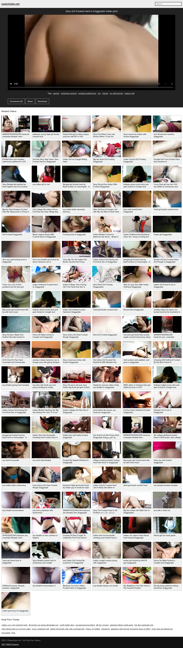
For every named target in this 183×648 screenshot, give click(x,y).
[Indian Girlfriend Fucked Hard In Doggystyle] (46, 274)
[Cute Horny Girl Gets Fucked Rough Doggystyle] (46, 475)
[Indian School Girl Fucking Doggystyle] (137, 149)
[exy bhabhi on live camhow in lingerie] (46, 525)
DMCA (9, 644)
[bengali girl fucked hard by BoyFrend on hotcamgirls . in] (15, 424)
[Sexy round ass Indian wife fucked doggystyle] (137, 124)
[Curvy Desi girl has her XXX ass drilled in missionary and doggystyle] (167, 174)
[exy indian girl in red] (46, 174)
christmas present (69, 93)
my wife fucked (116, 93)
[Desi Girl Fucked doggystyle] (106, 324)
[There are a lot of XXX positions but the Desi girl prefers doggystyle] (15, 274)
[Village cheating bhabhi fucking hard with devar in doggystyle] (106, 450)
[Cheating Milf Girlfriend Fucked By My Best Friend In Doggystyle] (167, 349)
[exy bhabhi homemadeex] (15, 500)
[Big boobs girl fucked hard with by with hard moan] (15, 299)
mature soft (129, 93)
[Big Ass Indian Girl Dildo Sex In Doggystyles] (137, 500)
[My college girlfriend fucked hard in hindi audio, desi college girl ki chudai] (167, 424)
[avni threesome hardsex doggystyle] (167, 124)
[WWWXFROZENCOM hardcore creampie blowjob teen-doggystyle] (137, 424)
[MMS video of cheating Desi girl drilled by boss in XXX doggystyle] (137, 374)
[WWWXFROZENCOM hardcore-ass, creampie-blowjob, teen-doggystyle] (167, 324)
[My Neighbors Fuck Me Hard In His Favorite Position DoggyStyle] (137, 575)
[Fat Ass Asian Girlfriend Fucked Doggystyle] (137, 399)
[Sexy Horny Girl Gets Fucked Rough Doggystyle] (76, 324)
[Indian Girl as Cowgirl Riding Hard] (76, 149)
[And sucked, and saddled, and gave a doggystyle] (137, 349)
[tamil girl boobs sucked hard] (137, 475)
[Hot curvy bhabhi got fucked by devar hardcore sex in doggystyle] (46, 249)
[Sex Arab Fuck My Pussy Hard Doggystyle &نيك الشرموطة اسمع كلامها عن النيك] (106, 424)
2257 (3, 644)
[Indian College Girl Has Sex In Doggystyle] (76, 399)
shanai (105, 93)
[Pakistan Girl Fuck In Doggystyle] (167, 399)
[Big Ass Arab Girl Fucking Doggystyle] (106, 149)
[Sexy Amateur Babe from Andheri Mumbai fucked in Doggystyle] (15, 324)
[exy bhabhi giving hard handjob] (15, 374)
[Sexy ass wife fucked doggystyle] (167, 450)
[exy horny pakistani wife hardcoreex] (46, 500)
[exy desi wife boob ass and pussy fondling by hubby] (46, 374)
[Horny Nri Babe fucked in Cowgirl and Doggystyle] (46, 324)
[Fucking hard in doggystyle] (76, 224)
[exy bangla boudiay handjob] (167, 475)
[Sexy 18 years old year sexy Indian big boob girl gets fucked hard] (76, 374)
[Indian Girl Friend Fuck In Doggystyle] (167, 274)
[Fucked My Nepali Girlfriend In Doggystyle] (76, 450)
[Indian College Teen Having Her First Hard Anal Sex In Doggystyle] (76, 274)
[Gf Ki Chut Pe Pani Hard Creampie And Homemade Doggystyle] (15, 349)
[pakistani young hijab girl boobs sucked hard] (46, 124)
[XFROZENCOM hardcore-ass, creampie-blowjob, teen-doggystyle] (15, 525)
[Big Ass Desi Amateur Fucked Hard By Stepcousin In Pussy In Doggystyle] (15, 199)
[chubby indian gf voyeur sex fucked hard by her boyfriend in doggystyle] (167, 299)
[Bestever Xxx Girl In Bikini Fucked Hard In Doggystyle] (76, 575)
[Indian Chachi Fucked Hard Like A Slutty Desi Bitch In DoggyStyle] (106, 475)
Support (15, 644)
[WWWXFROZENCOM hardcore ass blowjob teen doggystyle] (76, 500)
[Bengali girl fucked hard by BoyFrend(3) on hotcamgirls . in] (76, 174)
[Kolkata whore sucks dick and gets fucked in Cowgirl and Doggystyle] (137, 174)
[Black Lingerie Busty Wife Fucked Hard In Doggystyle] (46, 224)
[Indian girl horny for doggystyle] (15, 600)
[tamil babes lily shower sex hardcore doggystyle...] (106, 399)
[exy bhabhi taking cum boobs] (106, 575)
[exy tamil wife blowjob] (46, 450)
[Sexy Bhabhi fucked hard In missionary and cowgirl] (46, 550)
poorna (56, 93)
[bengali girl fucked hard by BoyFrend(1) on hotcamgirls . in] (137, 249)
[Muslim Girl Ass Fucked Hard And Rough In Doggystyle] (167, 249)
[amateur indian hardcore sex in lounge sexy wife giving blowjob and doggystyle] (46, 349)
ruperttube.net (10, 3)
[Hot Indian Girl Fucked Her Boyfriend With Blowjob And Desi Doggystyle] (106, 349)
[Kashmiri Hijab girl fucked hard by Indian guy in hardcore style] (76, 475)
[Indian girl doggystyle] (167, 224)
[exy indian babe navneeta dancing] (76, 199)
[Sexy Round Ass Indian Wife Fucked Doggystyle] (106, 174)
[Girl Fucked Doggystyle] (15, 224)
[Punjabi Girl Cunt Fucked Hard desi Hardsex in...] (167, 149)
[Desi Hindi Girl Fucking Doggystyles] (106, 274)
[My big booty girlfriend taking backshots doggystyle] (167, 575)
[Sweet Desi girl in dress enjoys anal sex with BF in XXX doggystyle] (76, 124)
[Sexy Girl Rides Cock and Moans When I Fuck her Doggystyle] (106, 124)
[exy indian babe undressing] (15, 475)
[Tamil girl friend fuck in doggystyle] (15, 550)
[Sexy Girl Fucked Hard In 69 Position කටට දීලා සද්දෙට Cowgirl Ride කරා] (106, 500)
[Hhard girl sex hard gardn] (167, 525)
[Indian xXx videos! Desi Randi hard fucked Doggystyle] (137, 525)
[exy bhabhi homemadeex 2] (46, 575)
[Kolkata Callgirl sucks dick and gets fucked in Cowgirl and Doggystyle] (167, 374)
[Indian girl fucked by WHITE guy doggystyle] (137, 550)
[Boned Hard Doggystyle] (137, 299)
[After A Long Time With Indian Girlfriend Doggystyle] (137, 274)
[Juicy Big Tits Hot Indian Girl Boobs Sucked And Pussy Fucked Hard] (76, 249)
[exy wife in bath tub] (167, 500)
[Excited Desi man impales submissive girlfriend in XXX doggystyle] (15, 149)
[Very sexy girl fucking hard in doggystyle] (15, 249)
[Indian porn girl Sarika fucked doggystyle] (76, 424)
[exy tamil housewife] (15, 450)
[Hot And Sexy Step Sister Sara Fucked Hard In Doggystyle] (46, 149)
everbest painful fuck (87, 93)
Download (42, 101)
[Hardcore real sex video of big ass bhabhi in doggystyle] (106, 374)
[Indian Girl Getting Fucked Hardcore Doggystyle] (76, 299)
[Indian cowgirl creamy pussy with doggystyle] (106, 550)
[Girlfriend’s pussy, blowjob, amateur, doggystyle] (15, 575)
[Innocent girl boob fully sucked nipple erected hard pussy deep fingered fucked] (137, 324)
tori (99, 93)
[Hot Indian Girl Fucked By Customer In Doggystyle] (76, 550)
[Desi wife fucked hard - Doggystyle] (137, 199)
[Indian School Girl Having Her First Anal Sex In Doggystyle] (106, 249)
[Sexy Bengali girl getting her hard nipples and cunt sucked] (15, 174)
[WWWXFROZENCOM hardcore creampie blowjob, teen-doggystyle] (15, 124)
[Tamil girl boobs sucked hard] (167, 199)
